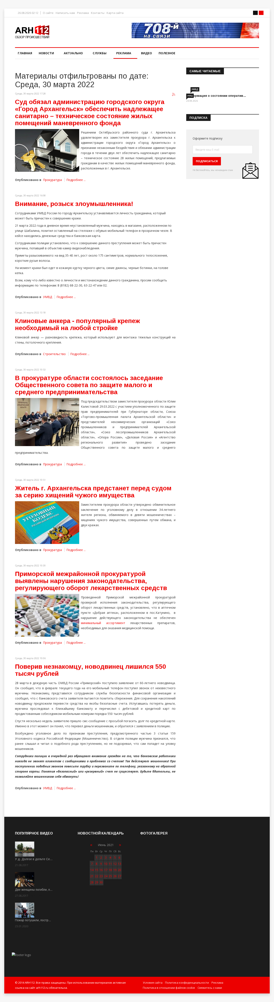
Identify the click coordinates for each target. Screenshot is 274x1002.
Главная (25, 53)
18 (110, 870)
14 (92, 870)
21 (92, 876)
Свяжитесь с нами (210, 988)
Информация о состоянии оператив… (216, 95)
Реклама (83, 13)
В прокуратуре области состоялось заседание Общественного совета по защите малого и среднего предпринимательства (89, 384)
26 (115, 876)
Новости (46, 53)
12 (115, 864)
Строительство (54, 354)
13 (119, 864)
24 (105, 876)
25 (110, 876)
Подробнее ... (76, 180)
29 (96, 882)
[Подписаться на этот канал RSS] (174, 94)
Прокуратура (52, 180)
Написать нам (65, 13)
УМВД (47, 297)
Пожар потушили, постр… (33, 920)
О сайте (48, 13)
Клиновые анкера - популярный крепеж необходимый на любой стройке (77, 324)
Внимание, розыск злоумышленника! (74, 203)
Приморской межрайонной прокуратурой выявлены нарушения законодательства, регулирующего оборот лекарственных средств (91, 580)
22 (96, 876)
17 (105, 870)
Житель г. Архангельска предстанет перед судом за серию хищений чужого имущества (93, 492)
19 (115, 870)
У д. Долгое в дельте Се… (34, 859)
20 (119, 870)
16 (101, 870)
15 (96, 870)
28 (92, 882)
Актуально (73, 53)
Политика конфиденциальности (187, 982)
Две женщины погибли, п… (34, 889)
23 (101, 876)
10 (105, 864)
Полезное (167, 53)
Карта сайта (115, 13)
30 (101, 882)
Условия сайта (152, 982)
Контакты (97, 13)
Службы (99, 53)
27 (119, 876)
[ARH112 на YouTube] (195, 30)
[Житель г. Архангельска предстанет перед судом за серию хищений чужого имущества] (47, 522)
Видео (146, 53)
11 (110, 864)
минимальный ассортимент (103, 623)
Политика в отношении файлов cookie (169, 988)
